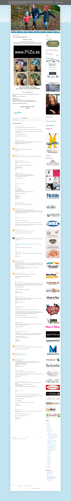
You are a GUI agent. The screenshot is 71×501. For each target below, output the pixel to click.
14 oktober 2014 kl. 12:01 (21, 353)
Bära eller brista (49, 472)
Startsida (14, 32)
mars (48, 460)
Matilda (16, 126)
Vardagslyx (43, 32)
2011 (47, 467)
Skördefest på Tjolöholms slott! (51, 446)
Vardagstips (49, 32)
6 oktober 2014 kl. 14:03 (20, 208)
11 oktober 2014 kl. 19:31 (21, 251)
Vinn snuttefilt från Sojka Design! (51, 440)
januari (48, 463)
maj (48, 457)
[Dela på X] (24, 118)
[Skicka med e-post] (22, 118)
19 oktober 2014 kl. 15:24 (21, 390)
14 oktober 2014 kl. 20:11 (21, 359)
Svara (16, 137)
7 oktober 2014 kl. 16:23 (22, 217)
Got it (62, 2)
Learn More (57, 2)
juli (48, 455)
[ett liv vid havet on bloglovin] (49, 129)
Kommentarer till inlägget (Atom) (21, 438)
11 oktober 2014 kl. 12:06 (21, 237)
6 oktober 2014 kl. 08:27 (21, 202)
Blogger (39, 488)
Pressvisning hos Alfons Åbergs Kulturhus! (51, 450)
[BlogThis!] (23, 118)
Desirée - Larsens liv (50, 474)
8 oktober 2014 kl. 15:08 (21, 229)
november (49, 428)
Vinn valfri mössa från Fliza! (51, 447)
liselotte (16, 359)
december (49, 427)
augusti (49, 453)
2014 (47, 426)
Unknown (16, 229)
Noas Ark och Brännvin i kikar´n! (51, 448)
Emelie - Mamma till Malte (19, 331)
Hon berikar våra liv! (50, 438)
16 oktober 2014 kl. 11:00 (24, 381)
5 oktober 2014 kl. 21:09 (20, 154)
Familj (25, 32)
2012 (47, 466)
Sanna (16, 281)
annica (16, 208)
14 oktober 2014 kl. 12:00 (21, 345)
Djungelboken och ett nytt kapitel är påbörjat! (52, 442)
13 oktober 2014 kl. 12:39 (21, 322)
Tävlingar (30, 32)
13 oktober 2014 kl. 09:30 (20, 306)
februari (49, 461)
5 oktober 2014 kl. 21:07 (20, 148)
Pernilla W (16, 260)
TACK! (48, 432)
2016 (47, 423)
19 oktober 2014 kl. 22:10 (21, 409)
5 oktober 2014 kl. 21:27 (21, 173)
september (49, 452)
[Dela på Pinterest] (26, 118)
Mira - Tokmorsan (49, 480)
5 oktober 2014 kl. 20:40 (21, 140)
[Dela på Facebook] (25, 118)
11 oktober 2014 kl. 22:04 (20, 281)
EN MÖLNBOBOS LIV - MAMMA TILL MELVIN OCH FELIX (24, 244)
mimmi (16, 148)
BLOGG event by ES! (50, 431)
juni (48, 456)
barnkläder (47, 418)
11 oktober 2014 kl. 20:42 (21, 260)
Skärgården (19, 32)
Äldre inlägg (40, 437)
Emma (16, 306)
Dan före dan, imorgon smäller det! (52, 433)
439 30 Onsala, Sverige (22, 120)
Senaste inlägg (15, 437)
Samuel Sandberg (17, 381)
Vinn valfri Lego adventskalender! (51, 437)
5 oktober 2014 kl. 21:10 (21, 160)
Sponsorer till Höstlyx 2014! (51, 444)
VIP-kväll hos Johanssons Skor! (51, 443)
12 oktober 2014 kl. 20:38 (21, 296)
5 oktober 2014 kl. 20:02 (21, 126)
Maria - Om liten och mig (50, 471)
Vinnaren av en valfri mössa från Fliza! (52, 436)
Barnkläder (36, 32)
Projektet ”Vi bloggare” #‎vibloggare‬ (51, 478)
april (48, 459)
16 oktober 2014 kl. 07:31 (21, 370)
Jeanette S (16, 237)
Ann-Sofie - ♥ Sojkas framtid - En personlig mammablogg (52, 477)
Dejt (47, 475)
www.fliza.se (30, 43)
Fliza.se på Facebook (18, 99)
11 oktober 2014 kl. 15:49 (37, 244)
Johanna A (16, 217)
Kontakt (55, 32)
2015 (47, 424)
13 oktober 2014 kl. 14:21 (26, 331)
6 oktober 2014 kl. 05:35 (21, 183)
